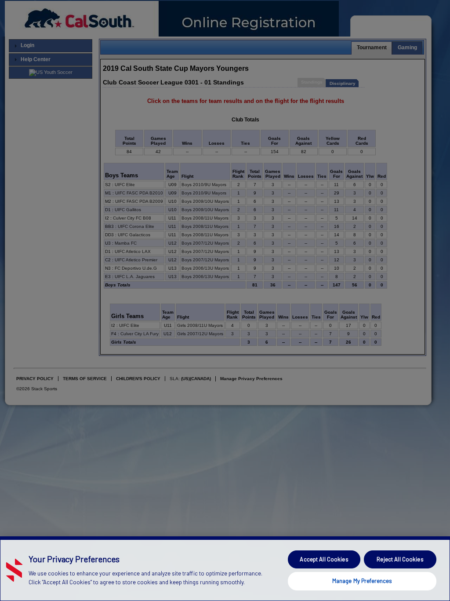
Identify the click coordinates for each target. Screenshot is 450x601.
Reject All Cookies (400, 559)
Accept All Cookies (324, 559)
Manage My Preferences (362, 580)
